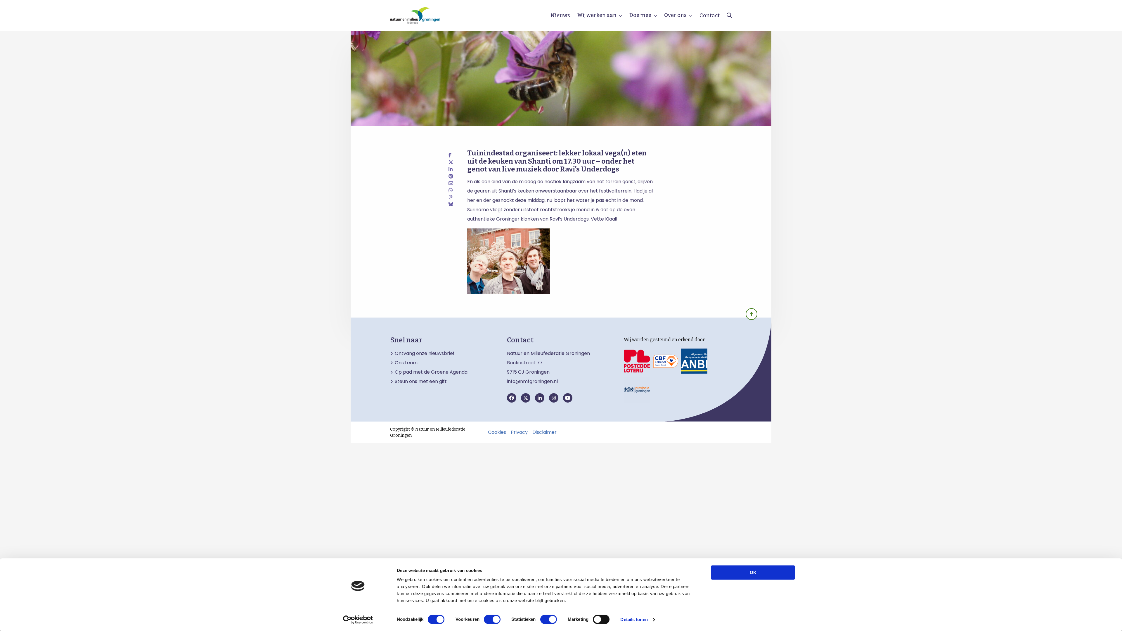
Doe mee (640, 15)
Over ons (675, 15)
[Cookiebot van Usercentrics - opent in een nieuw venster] (358, 619)
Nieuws (560, 15)
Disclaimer (544, 432)
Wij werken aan (597, 15)
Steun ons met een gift (421, 381)
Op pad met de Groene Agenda (431, 372)
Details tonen (633, 619)
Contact (709, 15)
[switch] (492, 619)
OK (753, 572)
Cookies (497, 432)
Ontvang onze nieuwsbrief (425, 353)
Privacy (519, 432)
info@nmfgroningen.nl (532, 381)
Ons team (406, 362)
